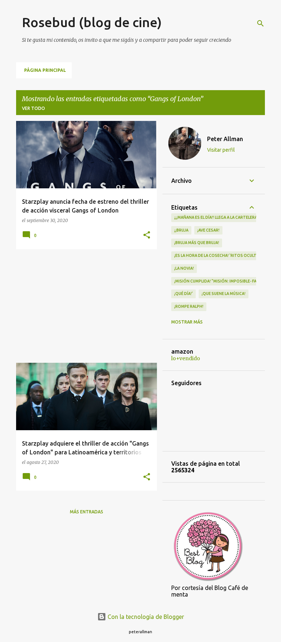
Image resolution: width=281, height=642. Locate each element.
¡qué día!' (183, 293)
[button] (146, 235)
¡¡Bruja (181, 230)
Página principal (45, 70)
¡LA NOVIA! (184, 268)
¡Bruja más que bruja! (196, 242)
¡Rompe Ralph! (188, 306)
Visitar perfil (221, 150)
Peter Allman (225, 139)
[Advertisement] (83, 306)
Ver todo (33, 108)
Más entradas (86, 511)
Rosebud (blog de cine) (92, 22)
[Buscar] (260, 23)
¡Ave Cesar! (208, 230)
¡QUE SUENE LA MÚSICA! (224, 293)
